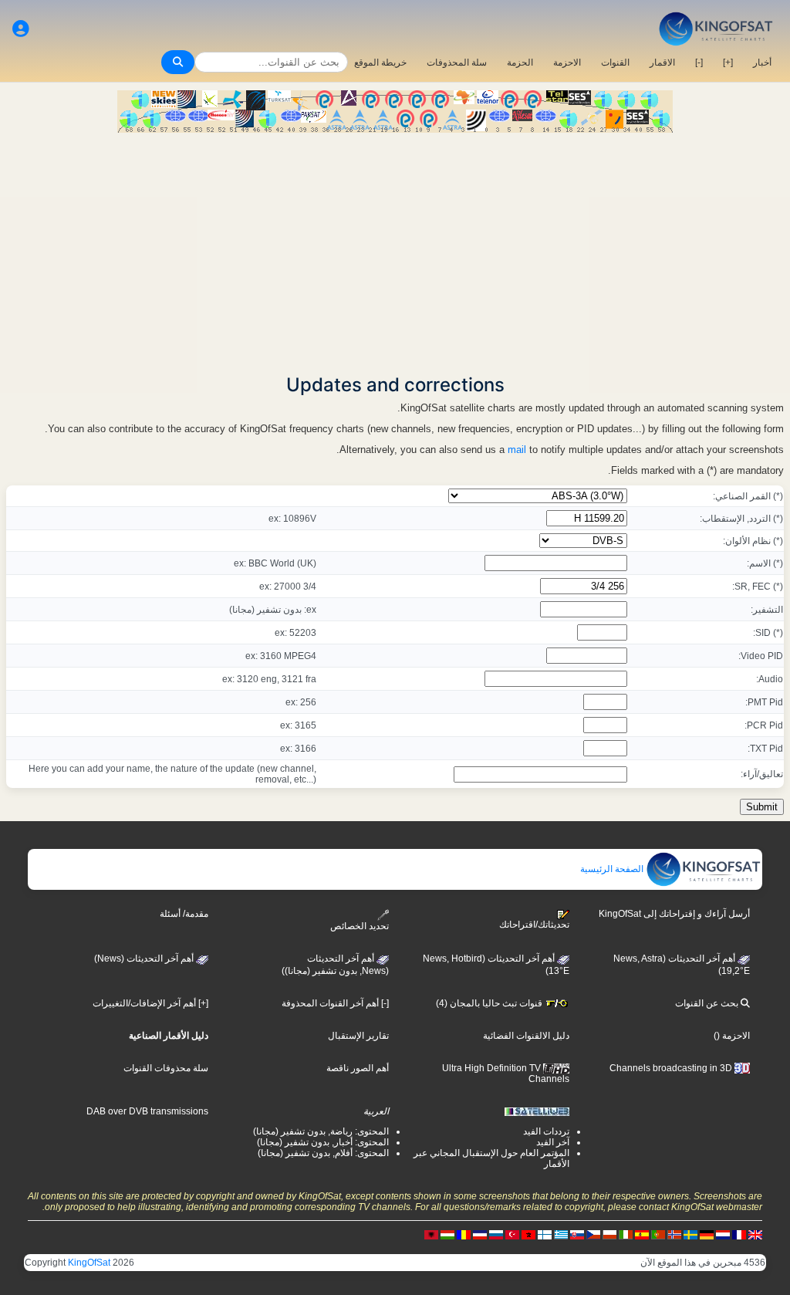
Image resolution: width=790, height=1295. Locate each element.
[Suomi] (545, 1234)
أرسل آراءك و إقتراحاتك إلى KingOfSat (674, 913)
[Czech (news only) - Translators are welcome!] (593, 1234)
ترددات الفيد (546, 1131)
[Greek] (561, 1234)
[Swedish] (690, 1234)
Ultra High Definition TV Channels (505, 1073)
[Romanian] (464, 1234)
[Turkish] (512, 1234)
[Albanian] (431, 1234)
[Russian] (496, 1234)
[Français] (739, 1234)
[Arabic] (528, 1234)
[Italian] (626, 1234)
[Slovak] (577, 1234)
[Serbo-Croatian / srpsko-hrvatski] (480, 1234)
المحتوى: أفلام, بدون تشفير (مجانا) (323, 1153)
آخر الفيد (552, 1142)
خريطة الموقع (380, 62)
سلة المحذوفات (457, 62)
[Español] (642, 1234)
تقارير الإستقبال (358, 1035)
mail (517, 449)
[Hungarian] (447, 1234)
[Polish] (609, 1234)
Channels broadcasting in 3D (671, 1068)
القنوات (615, 62)
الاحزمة (567, 62)
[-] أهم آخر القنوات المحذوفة (335, 1003)
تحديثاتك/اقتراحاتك (534, 924)
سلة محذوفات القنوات (165, 1068)
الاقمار (662, 62)
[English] (755, 1234)
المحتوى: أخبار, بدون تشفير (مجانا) (323, 1142)
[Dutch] (723, 1234)
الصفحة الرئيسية (613, 869)
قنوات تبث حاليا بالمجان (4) (490, 1003)
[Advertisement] (395, 248)
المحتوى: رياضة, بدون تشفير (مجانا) (321, 1131)
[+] (728, 62)
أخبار (762, 62)
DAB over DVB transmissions (147, 1111)
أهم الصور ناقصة (357, 1068)
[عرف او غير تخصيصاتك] (20, 29)
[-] (699, 62)
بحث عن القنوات (708, 1003)
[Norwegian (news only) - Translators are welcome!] (674, 1234)
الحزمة (520, 62)
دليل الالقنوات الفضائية (526, 1035)
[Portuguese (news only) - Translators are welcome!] (658, 1234)
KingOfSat (89, 1262)
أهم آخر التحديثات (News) (145, 958)
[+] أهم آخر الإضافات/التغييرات (150, 1003)
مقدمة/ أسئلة (184, 913)
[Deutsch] (707, 1234)
